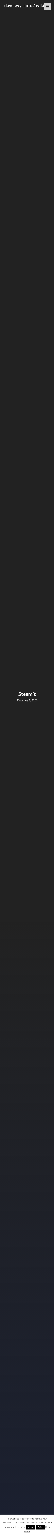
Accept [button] (30, 1527)
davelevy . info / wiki (24, 5)
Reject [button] (40, 1527)
